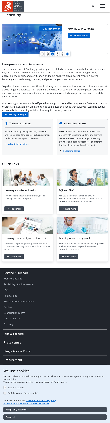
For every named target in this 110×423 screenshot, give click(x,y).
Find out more (81, 35)
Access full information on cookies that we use (26, 403)
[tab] (42, 53)
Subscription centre (14, 312)
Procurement (13, 360)
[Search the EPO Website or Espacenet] (93, 6)
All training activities (18, 144)
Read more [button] (16, 208)
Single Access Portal (17, 351)
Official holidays (12, 318)
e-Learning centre (71, 151)
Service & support (16, 273)
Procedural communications (19, 301)
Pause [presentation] (67, 53)
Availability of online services (19, 284)
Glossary (8, 324)
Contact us (9, 307)
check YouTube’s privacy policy (41, 400)
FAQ (6, 290)
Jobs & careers (14, 334)
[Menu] (102, 6)
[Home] (13, 6)
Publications (10, 295)
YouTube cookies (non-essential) (23, 393)
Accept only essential (16, 409)
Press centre (12, 342)
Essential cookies (16, 387)
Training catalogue (17, 114)
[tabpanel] (55, 39)
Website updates (13, 278)
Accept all (10, 417)
